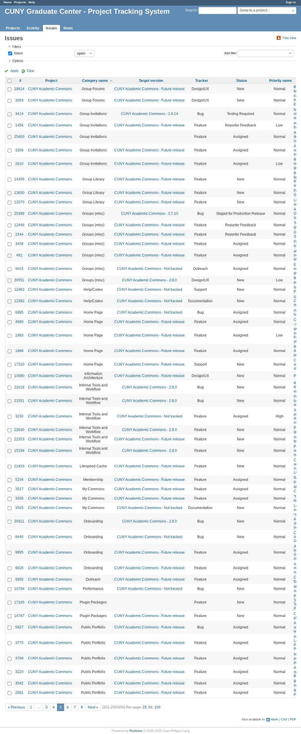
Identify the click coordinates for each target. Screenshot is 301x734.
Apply (15, 70)
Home (8, 2)
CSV (284, 719)
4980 (19, 322)
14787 (19, 616)
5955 (19, 579)
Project (51, 81)
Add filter (230, 53)
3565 (19, 508)
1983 (19, 335)
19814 (19, 89)
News (68, 28)
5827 (19, 627)
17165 (19, 602)
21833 (19, 466)
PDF (293, 719)
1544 (19, 234)
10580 (19, 376)
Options (18, 60)
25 (145, 707)
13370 (19, 202)
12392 (19, 301)
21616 (19, 387)
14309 (19, 179)
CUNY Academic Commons (50, 89)
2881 (19, 693)
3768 (19, 658)
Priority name (280, 81)
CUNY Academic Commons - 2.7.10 (149, 214)
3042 (19, 683)
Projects (20, 2)
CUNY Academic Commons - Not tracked (149, 269)
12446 (19, 225)
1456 (19, 125)
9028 (19, 568)
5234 (19, 480)
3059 (19, 100)
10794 (19, 589)
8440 (19, 537)
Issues (51, 28)
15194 (19, 451)
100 (157, 707)
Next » (93, 707)
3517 (19, 489)
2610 (19, 164)
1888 (19, 351)
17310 (19, 364)
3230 (19, 416)
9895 (19, 552)
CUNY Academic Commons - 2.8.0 (149, 280)
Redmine (136, 731)
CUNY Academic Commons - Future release (149, 89)
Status (18, 53)
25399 (19, 214)
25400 (19, 137)
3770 (19, 643)
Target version (151, 81)
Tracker (201, 81)
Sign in (291, 2)
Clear (30, 70)
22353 (19, 439)
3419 (19, 114)
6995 (19, 312)
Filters (16, 46)
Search (191, 10)
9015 (19, 269)
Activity (32, 28)
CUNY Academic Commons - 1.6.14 (149, 114)
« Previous (16, 707)
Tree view (289, 38)
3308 (19, 150)
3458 (19, 244)
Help (32, 2)
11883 (19, 289)
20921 (19, 521)
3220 (19, 672)
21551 (19, 401)
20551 (19, 280)
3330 (19, 498)
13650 (19, 193)
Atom (274, 719)
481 (19, 255)
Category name (95, 81)
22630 (19, 430)
